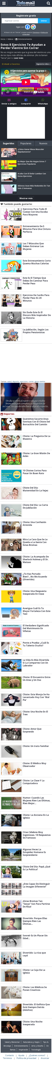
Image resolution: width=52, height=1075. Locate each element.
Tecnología (36, 1049)
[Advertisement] (26, 123)
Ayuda (21, 1055)
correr (31, 381)
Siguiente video (42, 64)
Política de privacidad (26, 1058)
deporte (15, 381)
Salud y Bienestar (12, 1042)
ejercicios (24, 381)
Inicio (3, 39)
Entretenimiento (24, 39)
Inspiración (23, 1049)
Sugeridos (8, 143)
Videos (10, 39)
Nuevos (43, 143)
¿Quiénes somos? (37, 1055)
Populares (25, 143)
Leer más (18, 58)
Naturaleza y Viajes (31, 1042)
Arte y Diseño (37, 1045)
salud (9, 381)
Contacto (9, 1055)
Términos (36, 32)
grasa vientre (40, 381)
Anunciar (45, 1058)
